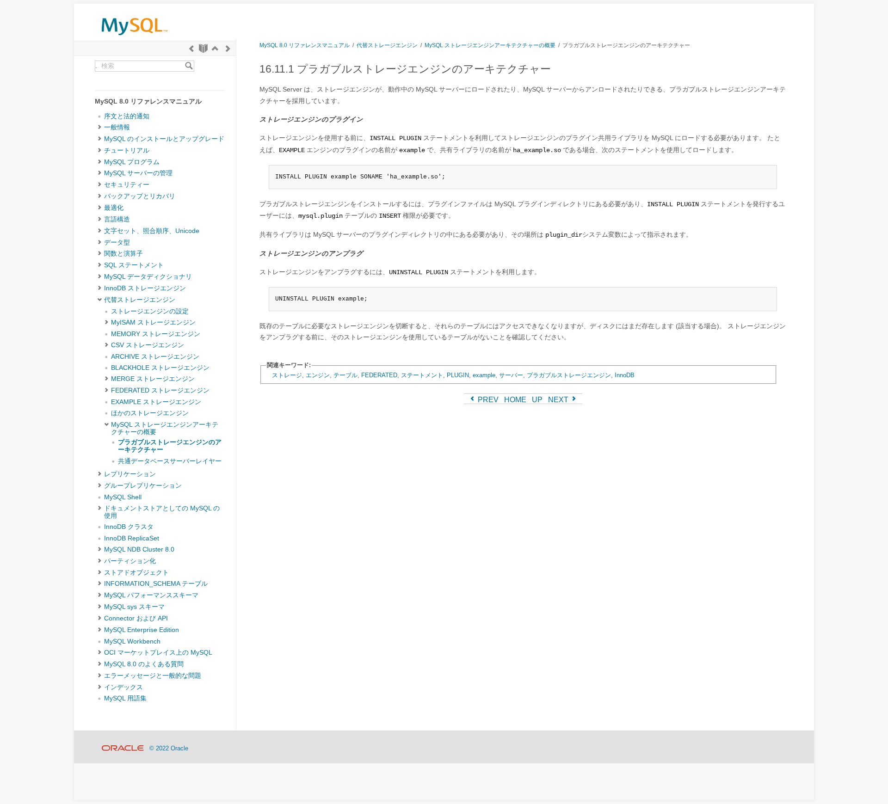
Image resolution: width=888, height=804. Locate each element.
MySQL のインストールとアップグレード (164, 138)
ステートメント (422, 375)
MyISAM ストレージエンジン (153, 322)
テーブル (345, 375)
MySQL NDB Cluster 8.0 (139, 549)
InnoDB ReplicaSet (131, 538)
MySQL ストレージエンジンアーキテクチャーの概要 (490, 45)
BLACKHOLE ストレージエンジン (160, 367)
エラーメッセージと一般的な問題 (152, 675)
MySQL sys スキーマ (134, 606)
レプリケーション (130, 474)
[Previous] (191, 48)
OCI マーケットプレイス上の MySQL (158, 652)
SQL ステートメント (134, 265)
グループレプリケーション (143, 485)
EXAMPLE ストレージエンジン (156, 402)
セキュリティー (126, 184)
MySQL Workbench (132, 641)
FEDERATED (379, 375)
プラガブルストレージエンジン (569, 375)
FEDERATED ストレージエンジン (160, 390)
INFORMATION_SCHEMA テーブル (156, 583)
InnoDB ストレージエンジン (145, 288)
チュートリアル (126, 150)
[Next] (228, 48)
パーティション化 (130, 561)
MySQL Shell (123, 497)
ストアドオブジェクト (136, 572)
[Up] (215, 48)
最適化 (113, 207)
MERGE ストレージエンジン (153, 378)
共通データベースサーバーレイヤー (170, 461)
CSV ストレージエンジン (147, 345)
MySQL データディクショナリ (148, 276)
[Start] (203, 48)
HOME (515, 400)
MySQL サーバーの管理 (138, 173)
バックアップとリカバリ (139, 196)
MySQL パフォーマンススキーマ (151, 595)
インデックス (123, 687)
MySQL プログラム (132, 162)
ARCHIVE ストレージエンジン (155, 356)
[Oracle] (123, 748)
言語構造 (117, 219)
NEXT (559, 400)
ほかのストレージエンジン (150, 413)
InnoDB (625, 375)
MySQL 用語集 (125, 698)
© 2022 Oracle (168, 748)
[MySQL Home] (134, 37)
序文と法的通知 (126, 116)
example (484, 375)
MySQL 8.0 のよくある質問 (144, 664)
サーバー (511, 375)
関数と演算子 (123, 253)
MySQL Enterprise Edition (141, 629)
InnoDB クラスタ (129, 526)
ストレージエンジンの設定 (150, 311)
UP (537, 400)
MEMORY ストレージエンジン (155, 334)
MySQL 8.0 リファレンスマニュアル (304, 45)
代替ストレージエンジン (139, 299)
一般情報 (117, 127)
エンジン (318, 375)
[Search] (189, 66)
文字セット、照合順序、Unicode (151, 230)
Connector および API (136, 618)
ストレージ (287, 375)
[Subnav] (99, 127)
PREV (487, 400)
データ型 (117, 242)
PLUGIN (458, 375)
